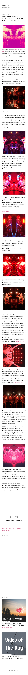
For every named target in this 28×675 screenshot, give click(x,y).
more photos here (18, 382)
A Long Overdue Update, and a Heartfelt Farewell (13, 624)
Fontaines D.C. (14, 528)
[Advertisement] (14, 584)
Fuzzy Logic (6, 5)
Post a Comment (9, 627)
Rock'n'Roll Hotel (6, 530)
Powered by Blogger (15, 670)
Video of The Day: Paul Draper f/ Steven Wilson (12, 657)
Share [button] (3, 526)
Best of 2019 (8, 528)
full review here (20, 341)
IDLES (15, 49)
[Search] (25, 2)
